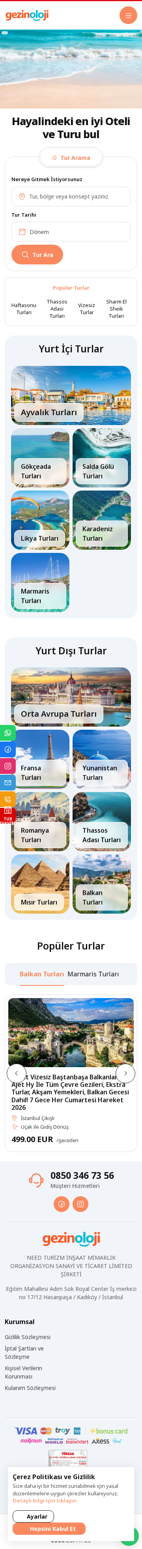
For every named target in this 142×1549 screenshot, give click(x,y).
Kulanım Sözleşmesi (30, 1388)
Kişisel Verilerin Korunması (23, 1372)
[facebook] (61, 1204)
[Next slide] (125, 1073)
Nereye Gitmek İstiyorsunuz (46, 179)
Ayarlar (36, 1516)
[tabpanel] (71, 219)
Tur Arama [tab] (74, 157)
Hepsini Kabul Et (52, 1528)
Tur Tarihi (23, 214)
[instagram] (80, 1204)
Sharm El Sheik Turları (116, 308)
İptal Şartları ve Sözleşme (24, 1352)
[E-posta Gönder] (8, 782)
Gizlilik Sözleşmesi (27, 1337)
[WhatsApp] (8, 733)
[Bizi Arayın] (8, 799)
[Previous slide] (16, 1073)
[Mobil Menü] (128, 15)
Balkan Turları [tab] (42, 974)
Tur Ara (42, 254)
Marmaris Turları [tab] (93, 974)
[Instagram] (8, 766)
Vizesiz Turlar (86, 309)
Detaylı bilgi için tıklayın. (45, 1500)
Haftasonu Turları (23, 309)
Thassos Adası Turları (57, 308)
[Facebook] (8, 749)
